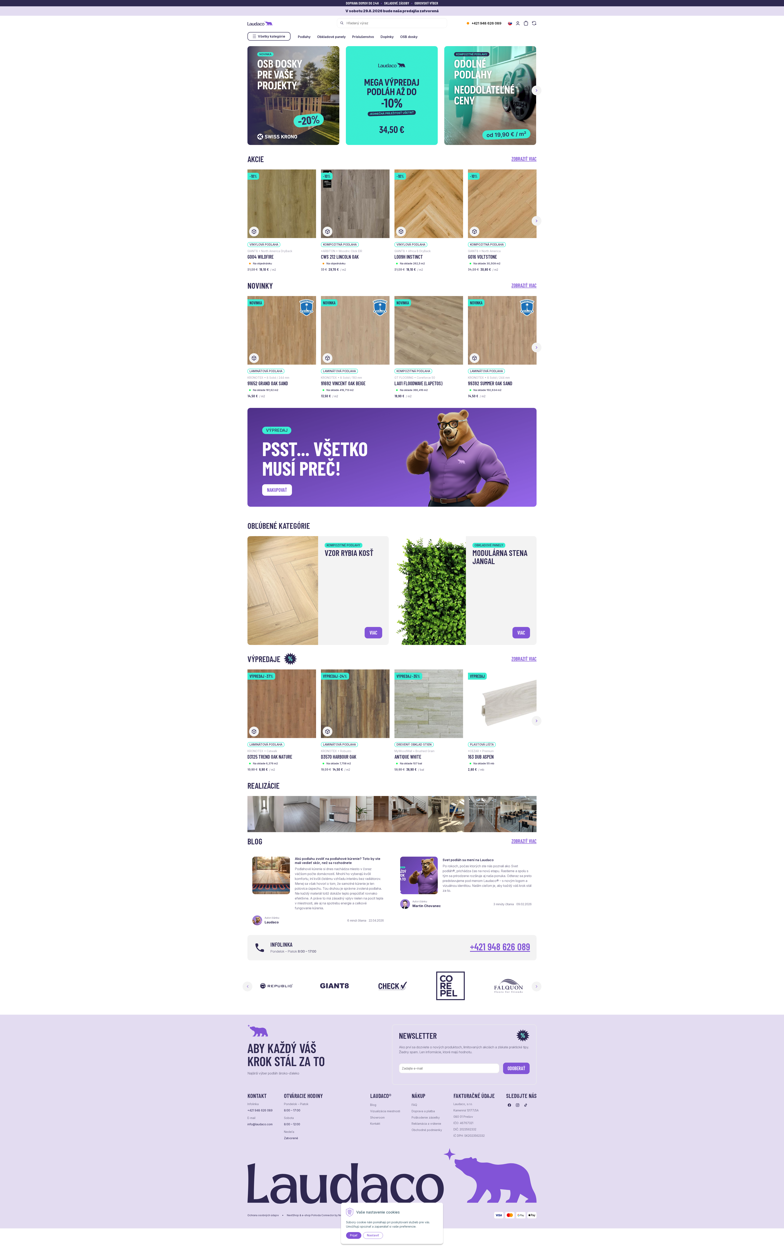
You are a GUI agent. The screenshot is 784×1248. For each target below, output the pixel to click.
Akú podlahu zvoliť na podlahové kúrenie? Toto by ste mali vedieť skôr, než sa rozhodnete (337, 861)
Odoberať (516, 1068)
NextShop (293, 1215)
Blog (373, 1104)
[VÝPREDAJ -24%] (355, 703)
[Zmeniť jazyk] (510, 23)
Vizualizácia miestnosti (385, 1111)
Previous (247, 986)
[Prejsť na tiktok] (525, 1105)
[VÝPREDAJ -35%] (428, 703)
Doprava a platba (423, 1111)
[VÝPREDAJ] (502, 703)
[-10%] (281, 203)
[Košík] (525, 23)
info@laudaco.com (260, 1124)
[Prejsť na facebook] (509, 1105)
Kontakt (375, 1123)
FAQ (414, 1104)
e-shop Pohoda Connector (318, 1215)
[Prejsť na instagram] (517, 1105)
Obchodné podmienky (427, 1130)
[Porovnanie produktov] (534, 23)
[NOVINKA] (281, 330)
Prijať (353, 1235)
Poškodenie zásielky (426, 1117)
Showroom (377, 1117)
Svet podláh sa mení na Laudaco (468, 860)
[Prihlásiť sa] (517, 23)
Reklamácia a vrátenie (426, 1123)
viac (373, 633)
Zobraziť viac (524, 159)
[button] (536, 90)
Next (536, 986)
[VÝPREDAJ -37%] (281, 703)
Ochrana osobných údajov (263, 1215)
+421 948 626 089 (486, 23)
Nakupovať (277, 490)
